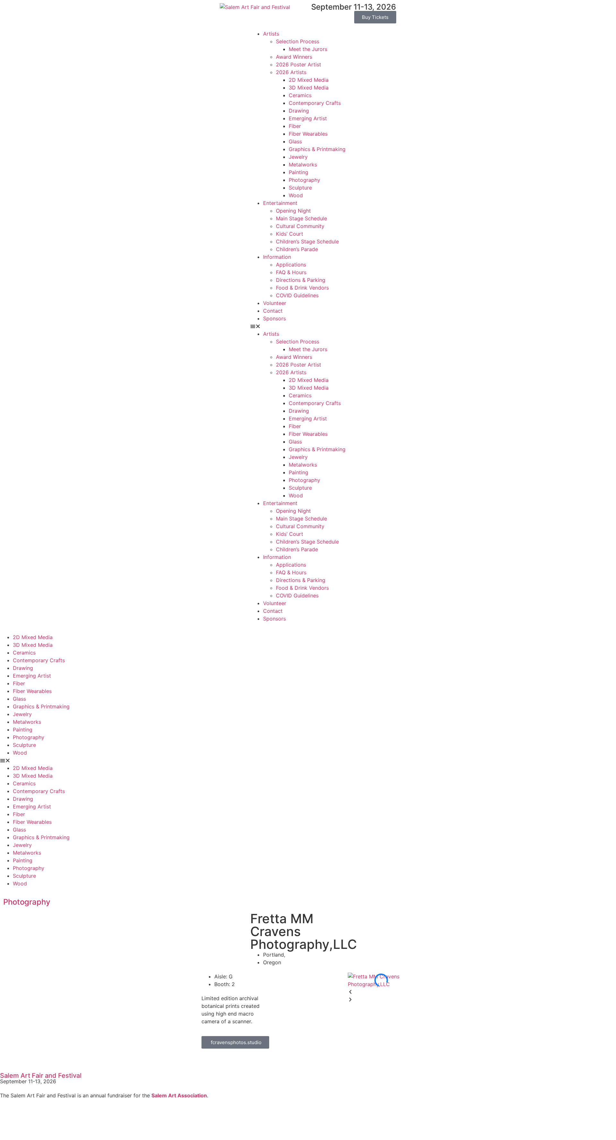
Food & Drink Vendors (302, 287)
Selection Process (297, 41)
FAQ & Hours (291, 272)
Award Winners (294, 57)
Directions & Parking (300, 280)
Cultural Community (300, 226)
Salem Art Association (179, 1095)
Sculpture (300, 187)
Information (277, 257)
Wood (296, 195)
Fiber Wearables (308, 134)
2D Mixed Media (309, 80)
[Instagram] (43, 1120)
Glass (295, 141)
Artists (271, 33)
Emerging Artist (308, 118)
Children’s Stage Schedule (307, 241)
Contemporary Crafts (315, 103)
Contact (273, 311)
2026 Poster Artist (298, 64)
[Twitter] (26, 1120)
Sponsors (274, 318)
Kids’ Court (289, 234)
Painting (298, 172)
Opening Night (293, 210)
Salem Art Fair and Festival (40, 1075)
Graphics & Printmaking (317, 149)
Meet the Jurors (308, 49)
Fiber (295, 126)
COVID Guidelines (297, 295)
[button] (308, 326)
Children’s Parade (297, 249)
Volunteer (274, 303)
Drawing (299, 110)
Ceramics (300, 95)
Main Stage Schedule (301, 218)
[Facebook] (8, 1120)
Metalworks (303, 164)
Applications (291, 264)
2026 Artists (291, 72)
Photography (304, 180)
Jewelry (298, 157)
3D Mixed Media (309, 87)
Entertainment (280, 203)
